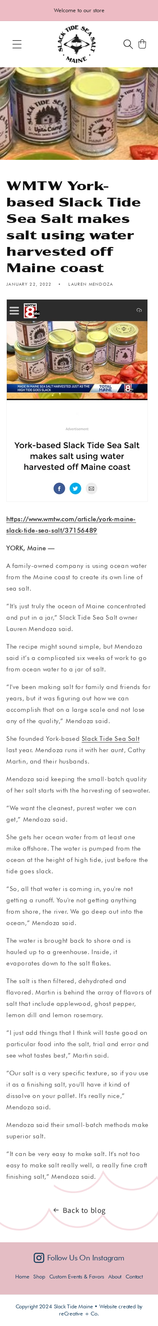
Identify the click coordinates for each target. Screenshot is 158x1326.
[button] (17, 44)
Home (22, 1276)
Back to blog (84, 1210)
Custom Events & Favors (76, 1276)
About (114, 1276)
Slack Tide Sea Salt (110, 739)
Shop (39, 1276)
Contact (134, 1276)
